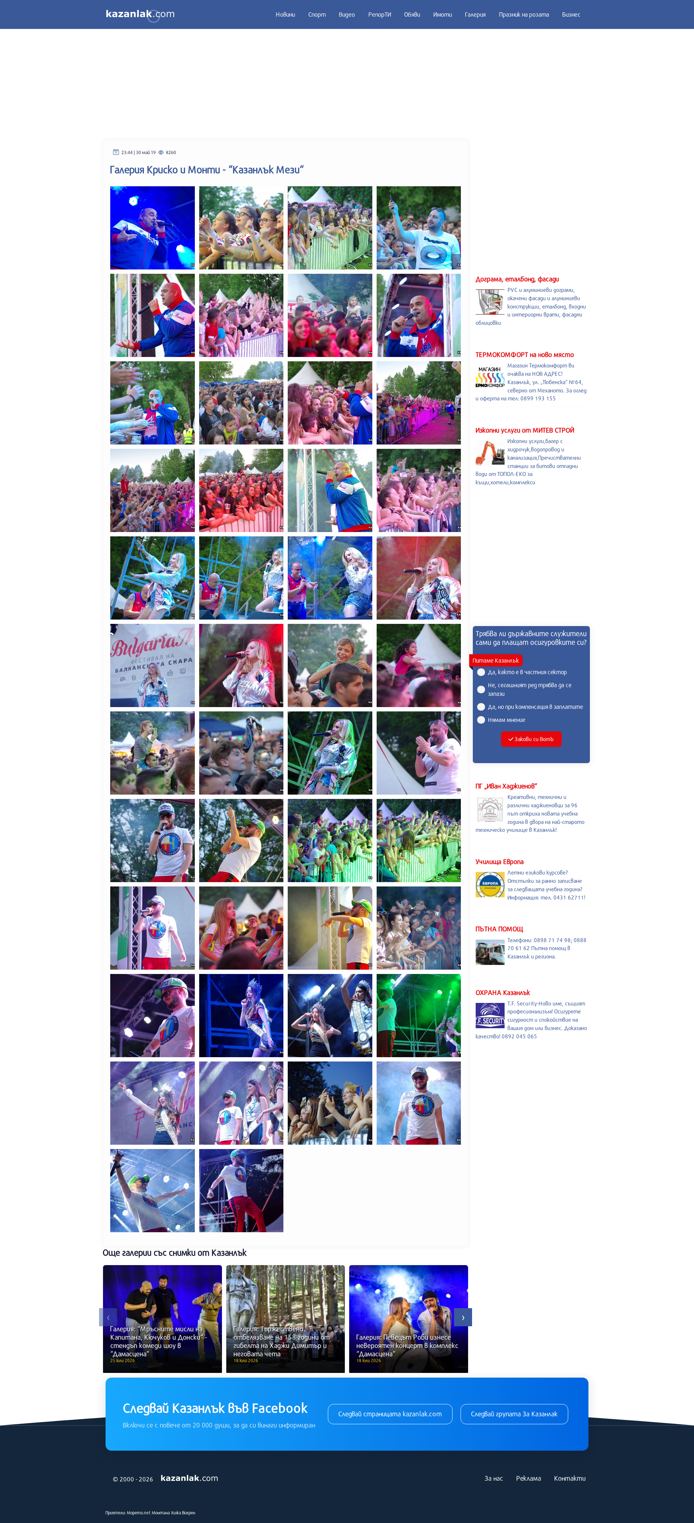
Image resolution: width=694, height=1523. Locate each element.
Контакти (570, 1478)
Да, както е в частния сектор (527, 671)
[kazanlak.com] (189, 1478)
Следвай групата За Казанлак (514, 1414)
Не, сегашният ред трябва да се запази (529, 689)
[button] (108, 1317)
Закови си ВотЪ (533, 739)
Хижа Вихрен (183, 1512)
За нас (494, 1478)
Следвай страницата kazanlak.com (390, 1414)
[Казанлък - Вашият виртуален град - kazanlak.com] (140, 14)
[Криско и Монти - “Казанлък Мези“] (152, 227)
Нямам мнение (506, 719)
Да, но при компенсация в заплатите (535, 706)
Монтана (161, 1512)
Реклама (528, 1478)
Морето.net (139, 1512)
